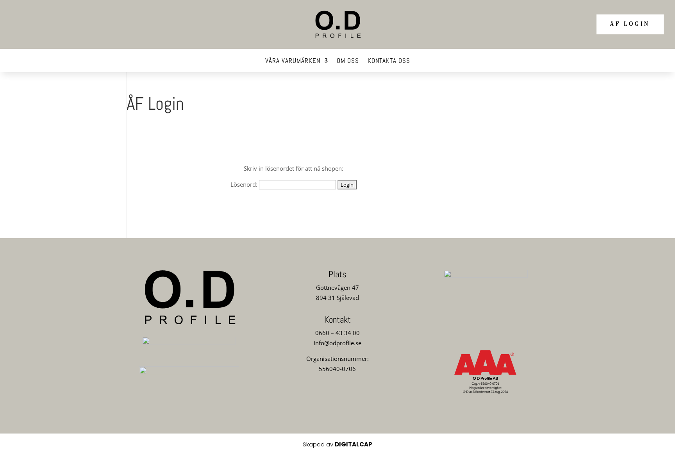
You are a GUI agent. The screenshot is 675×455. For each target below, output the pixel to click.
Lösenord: (244, 184)
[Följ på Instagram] (337, 397)
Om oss (348, 61)
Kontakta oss (389, 61)
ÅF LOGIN (630, 24)
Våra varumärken (292, 61)
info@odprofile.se (337, 343)
